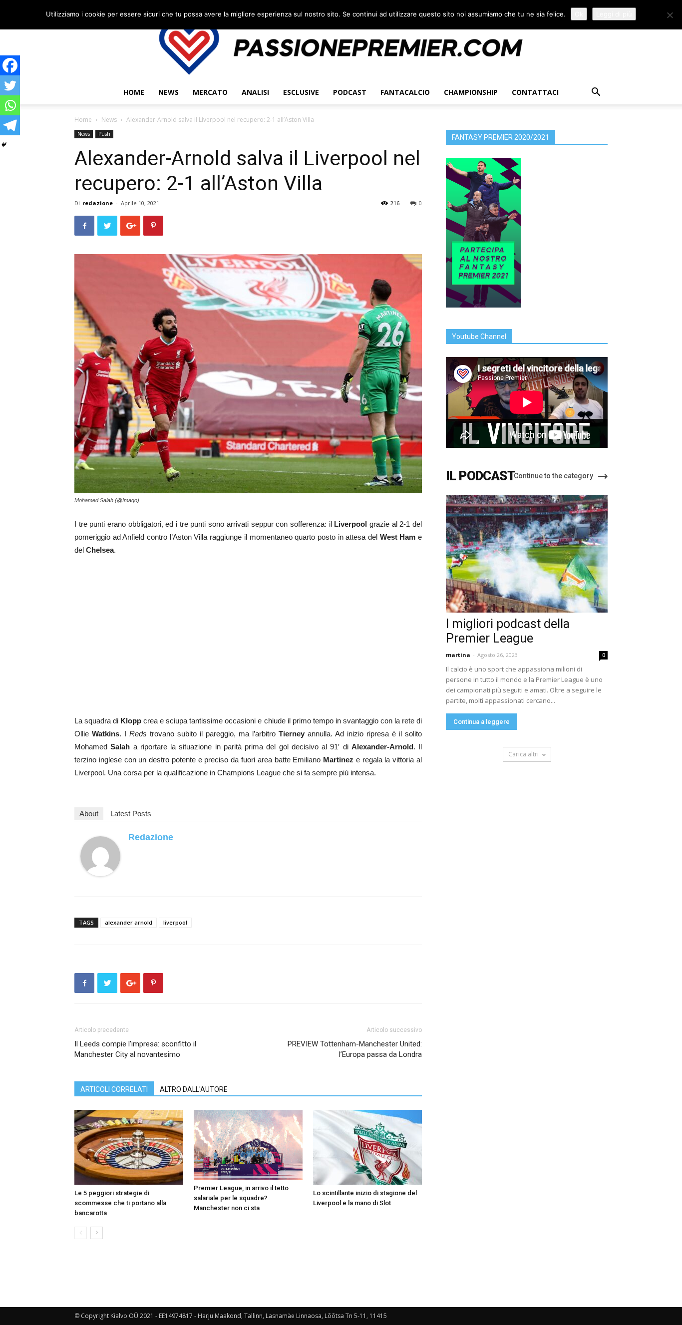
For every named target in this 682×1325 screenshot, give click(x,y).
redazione (97, 203)
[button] (596, 93)
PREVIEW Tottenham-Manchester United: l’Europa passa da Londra (355, 1049)
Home (83, 119)
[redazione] (100, 856)
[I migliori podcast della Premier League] (527, 554)
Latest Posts (130, 813)
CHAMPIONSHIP (471, 92)
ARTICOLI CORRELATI (114, 1089)
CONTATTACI (535, 92)
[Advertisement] (248, 639)
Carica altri (523, 754)
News (109, 119)
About (88, 813)
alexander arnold (128, 922)
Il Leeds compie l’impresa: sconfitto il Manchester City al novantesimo (135, 1049)
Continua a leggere (481, 721)
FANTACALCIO (405, 92)
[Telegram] (10, 125)
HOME (133, 92)
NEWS (168, 92)
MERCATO (210, 92)
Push (104, 133)
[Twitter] (10, 85)
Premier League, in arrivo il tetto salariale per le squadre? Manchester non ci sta (241, 1198)
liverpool (175, 922)
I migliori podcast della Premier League (508, 631)
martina (458, 655)
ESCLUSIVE (301, 92)
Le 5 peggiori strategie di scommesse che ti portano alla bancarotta (120, 1203)
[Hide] (4, 145)
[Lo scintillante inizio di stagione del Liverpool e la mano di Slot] (367, 1147)
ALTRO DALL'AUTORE (194, 1089)
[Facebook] (10, 65)
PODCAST (349, 92)
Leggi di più (614, 14)
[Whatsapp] (10, 105)
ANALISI (255, 92)
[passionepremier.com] (341, 47)
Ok (579, 14)
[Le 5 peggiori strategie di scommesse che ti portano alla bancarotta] (128, 1147)
